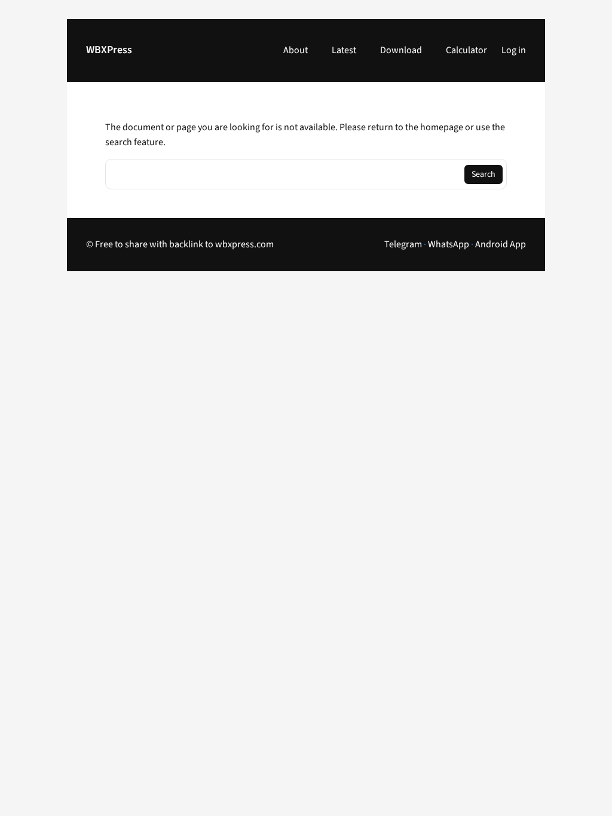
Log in (513, 50)
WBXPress (109, 49)
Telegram (403, 244)
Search (483, 174)
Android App (500, 244)
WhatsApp (448, 244)
